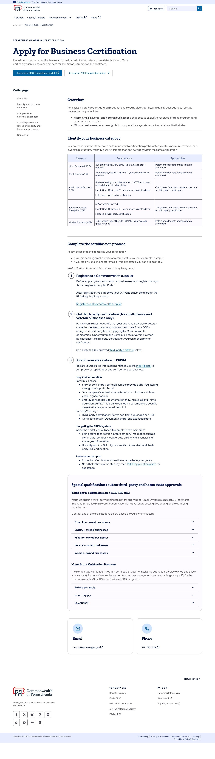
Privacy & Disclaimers (160, 736)
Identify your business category (28, 106)
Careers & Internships (169, 693)
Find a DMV (115, 698)
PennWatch (164, 698)
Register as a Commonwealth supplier (99, 304)
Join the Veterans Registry (122, 708)
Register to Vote (117, 693)
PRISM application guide (141, 464)
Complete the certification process (27, 115)
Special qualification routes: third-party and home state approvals (28, 125)
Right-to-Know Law (168, 703)
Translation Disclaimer (181, 736)
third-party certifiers (121, 350)
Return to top (191, 678)
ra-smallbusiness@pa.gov (88, 647)
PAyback (114, 714)
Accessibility (142, 736)
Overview (22, 98)
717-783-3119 (151, 647)
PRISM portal (143, 365)
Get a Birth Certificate (120, 703)
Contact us (22, 134)
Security (195, 736)
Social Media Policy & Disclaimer (187, 739)
